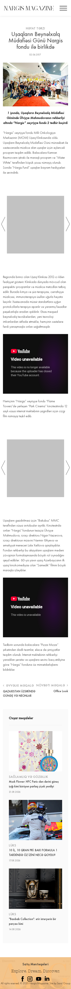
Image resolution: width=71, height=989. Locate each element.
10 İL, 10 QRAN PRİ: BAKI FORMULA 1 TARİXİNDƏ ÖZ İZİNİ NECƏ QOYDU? (33, 852)
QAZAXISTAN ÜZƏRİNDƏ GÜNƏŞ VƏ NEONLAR (19, 693)
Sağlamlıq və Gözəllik (28, 777)
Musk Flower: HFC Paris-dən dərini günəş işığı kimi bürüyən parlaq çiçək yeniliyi (34, 784)
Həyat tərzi (35, 28)
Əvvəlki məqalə (19, 685)
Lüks (12, 845)
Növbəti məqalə (51, 685)
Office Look (60, 691)
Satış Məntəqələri (35, 964)
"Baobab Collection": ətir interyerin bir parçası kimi (32, 921)
